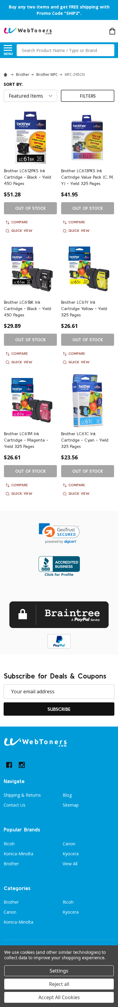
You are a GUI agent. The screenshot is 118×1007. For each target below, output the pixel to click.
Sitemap (71, 805)
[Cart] (112, 31)
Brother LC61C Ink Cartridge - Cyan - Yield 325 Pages (84, 440)
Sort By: (13, 84)
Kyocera (71, 853)
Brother (11, 863)
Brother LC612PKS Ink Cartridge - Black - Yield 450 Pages (27, 177)
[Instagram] (21, 764)
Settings (59, 970)
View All (70, 863)
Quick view (21, 230)
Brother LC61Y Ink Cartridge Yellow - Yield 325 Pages (84, 308)
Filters (88, 96)
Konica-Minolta (18, 853)
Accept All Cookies (59, 997)
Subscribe (59, 709)
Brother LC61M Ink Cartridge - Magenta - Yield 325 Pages (26, 440)
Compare (19, 222)
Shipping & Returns (22, 795)
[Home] (6, 74)
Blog (67, 795)
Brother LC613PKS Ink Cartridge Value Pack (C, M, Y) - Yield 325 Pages (87, 177)
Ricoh (9, 844)
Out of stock (30, 208)
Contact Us (14, 805)
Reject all (59, 984)
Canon (69, 844)
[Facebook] (9, 764)
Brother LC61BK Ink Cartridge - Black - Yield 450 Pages (27, 308)
